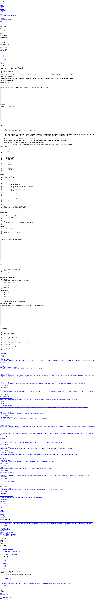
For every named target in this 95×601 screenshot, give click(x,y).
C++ (1, 366)
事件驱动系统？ (6, 447)
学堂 (1, 3)
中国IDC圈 (55, 583)
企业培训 (2, 9)
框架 (7, 458)
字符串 (8, 465)
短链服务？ (5, 460)
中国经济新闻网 (37, 583)
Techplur (11, 549)
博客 (1, 2)
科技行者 (20, 583)
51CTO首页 (2, 1)
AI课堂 (1, 11)
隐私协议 (4, 566)
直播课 (12, 15)
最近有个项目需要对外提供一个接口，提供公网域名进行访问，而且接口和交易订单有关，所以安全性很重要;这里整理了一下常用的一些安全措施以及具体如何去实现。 (33, 489)
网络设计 (2, 472)
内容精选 (4, 53)
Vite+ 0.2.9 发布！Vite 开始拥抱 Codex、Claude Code (26, 523)
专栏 (8, 19)
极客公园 (47, 583)
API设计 (2, 381)
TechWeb (23, 583)
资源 (3, 19)
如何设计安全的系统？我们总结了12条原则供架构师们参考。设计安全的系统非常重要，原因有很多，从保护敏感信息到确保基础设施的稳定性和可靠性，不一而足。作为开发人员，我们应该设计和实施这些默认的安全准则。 (44, 407)
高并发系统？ (5, 425)
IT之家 (41, 583)
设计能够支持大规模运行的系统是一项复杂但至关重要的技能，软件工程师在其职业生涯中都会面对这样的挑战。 (22, 413)
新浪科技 (2, 583)
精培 (8, 554)
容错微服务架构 (6, 496)
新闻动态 (4, 560)
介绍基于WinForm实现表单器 (8, 367)
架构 (4, 438)
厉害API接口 (6, 398)
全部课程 (2, 17)
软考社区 (2, 6)
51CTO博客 (5, 551)
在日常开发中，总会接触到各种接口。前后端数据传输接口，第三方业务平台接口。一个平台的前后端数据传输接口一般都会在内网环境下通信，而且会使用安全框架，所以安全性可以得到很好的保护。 (39, 399)
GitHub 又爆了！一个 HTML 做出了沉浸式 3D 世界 (77, 522)
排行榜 (7, 15)
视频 (3, 55)
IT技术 (20, 17)
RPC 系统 (5, 390)
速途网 (32, 583)
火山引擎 (69, 583)
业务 (4, 403)
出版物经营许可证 (7, 578)
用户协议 (4, 565)
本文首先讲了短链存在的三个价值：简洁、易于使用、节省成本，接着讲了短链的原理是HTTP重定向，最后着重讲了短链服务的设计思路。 (27, 461)
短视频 (9, 15)
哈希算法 (5, 465)
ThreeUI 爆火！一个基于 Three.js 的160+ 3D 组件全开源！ (11, 522)
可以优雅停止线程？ (7, 481)
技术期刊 (4, 59)
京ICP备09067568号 (8, 572)
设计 (1, 353)
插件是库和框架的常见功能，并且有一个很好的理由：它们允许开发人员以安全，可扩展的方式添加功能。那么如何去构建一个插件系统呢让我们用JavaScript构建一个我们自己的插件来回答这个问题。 (39, 454)
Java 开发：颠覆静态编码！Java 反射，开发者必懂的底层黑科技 (48, 523)
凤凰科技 (13, 583)
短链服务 (2, 465)
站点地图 (4, 561)
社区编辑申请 (3, 63)
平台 (4, 387)
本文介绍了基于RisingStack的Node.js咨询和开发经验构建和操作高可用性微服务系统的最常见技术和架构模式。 (21, 497)
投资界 (64, 583)
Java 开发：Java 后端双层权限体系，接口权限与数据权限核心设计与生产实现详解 (77, 523)
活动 (3, 60)
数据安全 (7, 493)
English (4, 564)
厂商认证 (17, 17)
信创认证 (10, 17)
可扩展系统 (5, 412)
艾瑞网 (26, 583)
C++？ (5, 359)
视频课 (1, 15)
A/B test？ (5, 382)
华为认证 (13, 17)
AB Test (1, 387)
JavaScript (2, 458)
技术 (5, 501)
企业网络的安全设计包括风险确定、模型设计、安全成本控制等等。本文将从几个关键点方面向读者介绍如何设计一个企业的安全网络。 (26, 468)
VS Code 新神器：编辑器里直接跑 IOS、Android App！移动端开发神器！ (37, 522)
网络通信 (7, 396)
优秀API (5, 374)
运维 (3, 501)
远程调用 (4, 396)
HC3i (9, 549)
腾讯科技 (5, 583)
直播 (10, 19)
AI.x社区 (18, 551)
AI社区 (4, 57)
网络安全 (12, 472)
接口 (3, 403)
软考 (7, 17)
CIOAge (6, 549)
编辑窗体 (4, 353)
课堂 (6, 19)
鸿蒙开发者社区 (3, 10)
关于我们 (4, 559)
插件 (5, 458)
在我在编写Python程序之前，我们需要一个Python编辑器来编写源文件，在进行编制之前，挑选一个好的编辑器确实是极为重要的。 (25, 418)
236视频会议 (51, 583)
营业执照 (2, 578)
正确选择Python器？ (6, 417)
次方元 (66, 583)
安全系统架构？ (6, 405)
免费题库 (28, 17)
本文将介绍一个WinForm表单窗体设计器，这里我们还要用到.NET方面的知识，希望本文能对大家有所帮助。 (21, 368)
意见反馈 (4, 563)
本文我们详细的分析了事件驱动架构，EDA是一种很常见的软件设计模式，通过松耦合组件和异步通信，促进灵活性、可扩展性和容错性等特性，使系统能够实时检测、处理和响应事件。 (36, 448)
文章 (1, 19)
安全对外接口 (6, 488)
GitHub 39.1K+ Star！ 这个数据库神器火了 (59, 522)
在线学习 (2, 18)
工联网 (43, 583)
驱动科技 (16, 583)
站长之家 (29, 583)
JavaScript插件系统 (6, 452)
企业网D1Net (60, 583)
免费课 (1, 7)
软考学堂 (15, 15)
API (4, 381)
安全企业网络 (6, 467)
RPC (1, 396)
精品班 (1, 5)
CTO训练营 (14, 554)
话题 (3, 56)
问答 (5, 19)
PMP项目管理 (24, 17)
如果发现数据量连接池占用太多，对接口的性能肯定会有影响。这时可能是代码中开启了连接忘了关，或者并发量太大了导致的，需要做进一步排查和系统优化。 (31, 442)
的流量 (6, 387)
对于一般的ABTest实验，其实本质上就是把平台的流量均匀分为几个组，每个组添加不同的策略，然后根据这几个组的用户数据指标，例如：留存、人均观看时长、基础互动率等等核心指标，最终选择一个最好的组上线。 (43, 383)
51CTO (4, 549)
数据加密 (4, 493)
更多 (6, 525)
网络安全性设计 (7, 472)
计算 (2, 438)
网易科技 (9, 583)
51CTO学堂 (5, 554)
